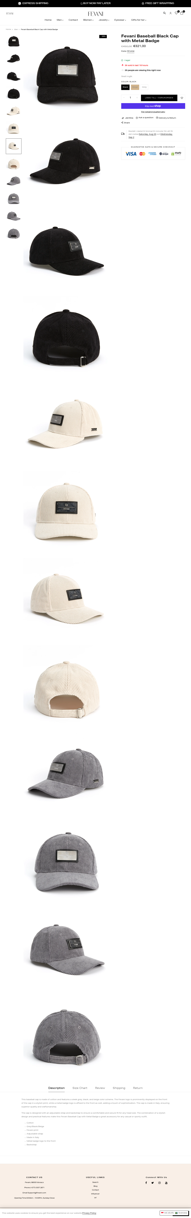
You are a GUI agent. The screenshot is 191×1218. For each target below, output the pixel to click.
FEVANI (130, 51)
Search (95, 1182)
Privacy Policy (89, 1213)
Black (125, 87)
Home (48, 20)
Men (59, 20)
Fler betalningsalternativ (153, 112)
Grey (144, 87)
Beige (135, 87)
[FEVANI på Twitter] (152, 1183)
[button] (174, 1213)
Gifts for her (138, 20)
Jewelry (103, 20)
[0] (176, 13)
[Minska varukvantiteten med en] (123, 98)
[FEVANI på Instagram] (159, 1183)
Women (87, 20)
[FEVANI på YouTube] (166, 1183)
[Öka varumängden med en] (137, 98)
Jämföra (129, 118)
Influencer (95, 1194)
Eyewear (119, 20)
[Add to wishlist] (182, 98)
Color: (129, 82)
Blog (95, 1186)
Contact (73, 20)
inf (95, 1198)
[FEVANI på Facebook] (146, 1183)
